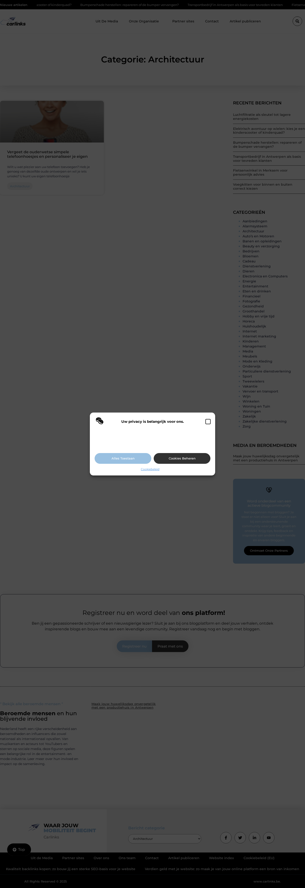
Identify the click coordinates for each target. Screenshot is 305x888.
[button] (208, 421)
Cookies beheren (182, 458)
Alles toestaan (123, 458)
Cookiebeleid (150, 469)
